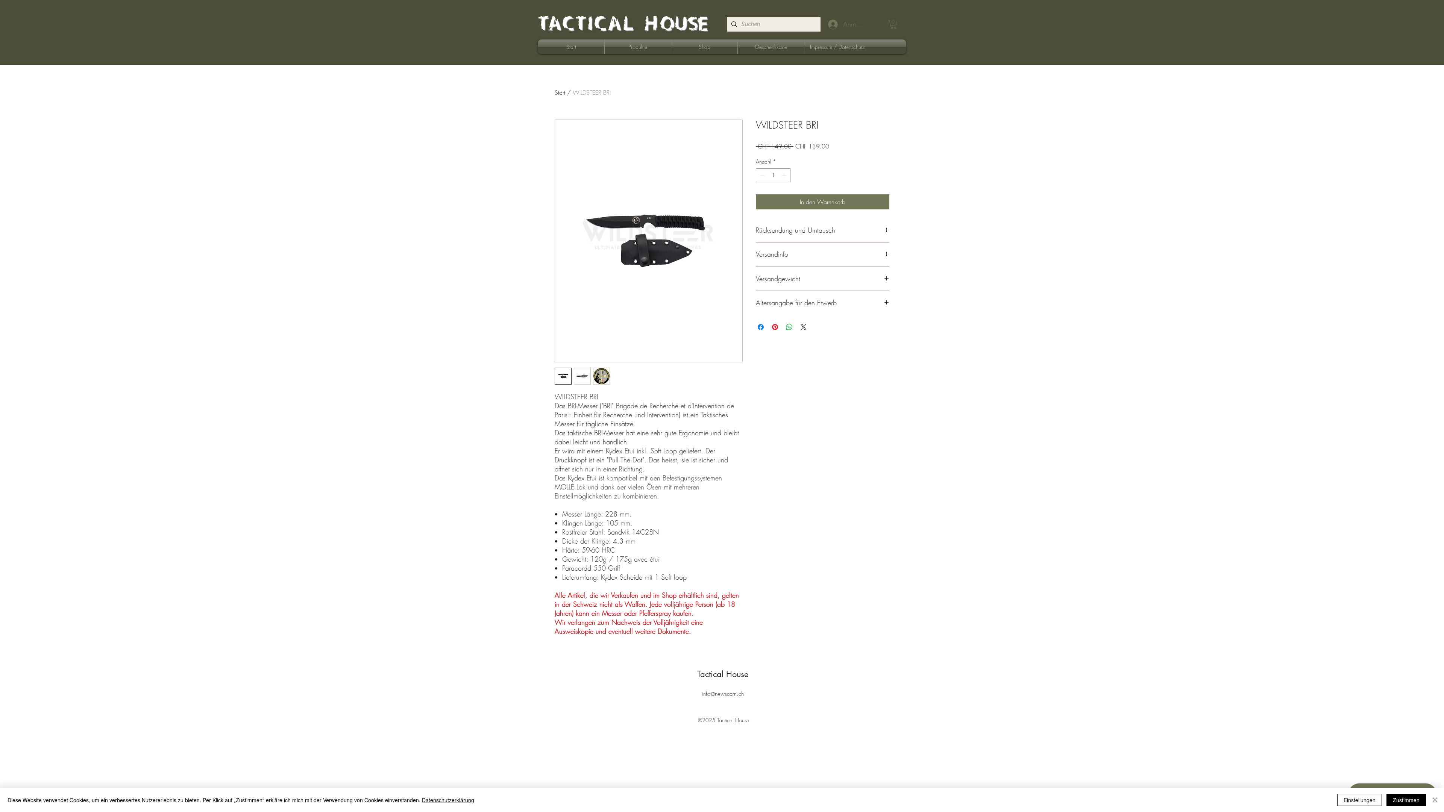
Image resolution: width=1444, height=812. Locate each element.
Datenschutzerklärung (448, 800)
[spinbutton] (773, 175)
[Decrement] (761, 175)
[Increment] (784, 175)
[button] (893, 24)
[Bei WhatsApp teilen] (789, 327)
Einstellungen (1360, 800)
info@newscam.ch (723, 694)
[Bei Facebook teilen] (760, 327)
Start (560, 92)
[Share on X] (803, 327)
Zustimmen (1406, 800)
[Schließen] (1434, 800)
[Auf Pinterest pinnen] (775, 327)
